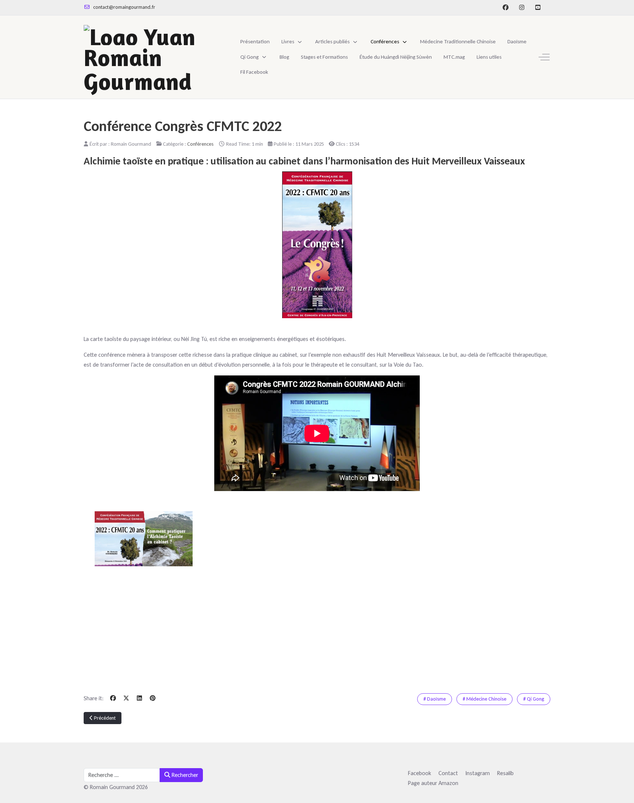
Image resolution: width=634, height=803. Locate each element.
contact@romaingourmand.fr (124, 7)
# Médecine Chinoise (484, 699)
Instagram (477, 773)
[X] (126, 698)
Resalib (505, 773)
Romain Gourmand (138, 68)
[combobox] (122, 775)
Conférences (200, 144)
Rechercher (184, 774)
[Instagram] (521, 7)
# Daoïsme (434, 699)
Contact (448, 773)
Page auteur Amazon (433, 783)
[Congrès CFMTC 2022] (317, 244)
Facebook (419, 773)
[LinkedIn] (139, 698)
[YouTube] (538, 7)
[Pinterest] (152, 698)
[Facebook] (505, 7)
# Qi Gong (533, 699)
